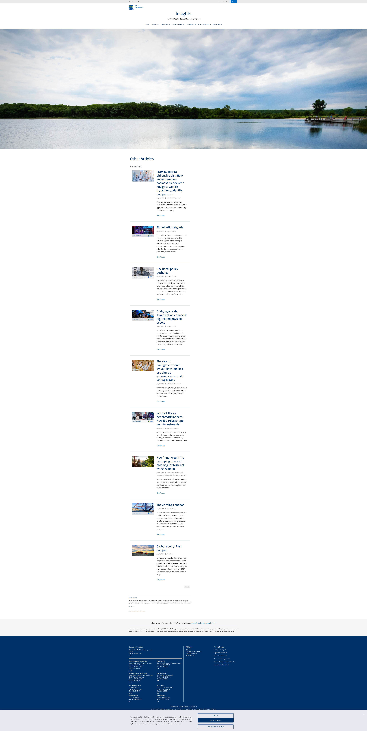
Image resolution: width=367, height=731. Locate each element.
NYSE (200, 709)
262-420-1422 (138, 699)
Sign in (233, 1)
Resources (216, 24)
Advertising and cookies (221, 665)
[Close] (364, 713)
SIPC (212, 709)
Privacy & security (219, 650)
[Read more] (131, 607)
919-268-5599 (164, 679)
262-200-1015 (136, 669)
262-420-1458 (166, 689)
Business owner (177, 24)
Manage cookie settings (216, 726)
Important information (223, 1)
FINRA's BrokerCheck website (203, 623)
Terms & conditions (219, 656)
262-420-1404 (166, 677)
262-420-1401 (138, 667)
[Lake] (183, 89)
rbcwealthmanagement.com (135, 1)
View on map (190, 655)
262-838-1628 (164, 667)
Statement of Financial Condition (223, 662)
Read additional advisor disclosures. (137, 611)
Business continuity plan (221, 659)
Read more (161, 215)
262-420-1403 (166, 665)
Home (147, 24)
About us (165, 24)
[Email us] (130, 656)
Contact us (155, 24)
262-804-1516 (136, 681)
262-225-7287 (164, 691)
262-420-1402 (138, 679)
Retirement (190, 24)
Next (187, 587)
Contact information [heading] (136, 647)
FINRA (207, 709)
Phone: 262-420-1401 (135, 653)
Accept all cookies (215, 720)
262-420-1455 (138, 689)
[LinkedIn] (132, 671)
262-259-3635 (136, 691)
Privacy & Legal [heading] (219, 647)
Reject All (216, 715)
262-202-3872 (166, 699)
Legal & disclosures (219, 653)
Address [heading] (188, 647)
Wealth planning (203, 24)
